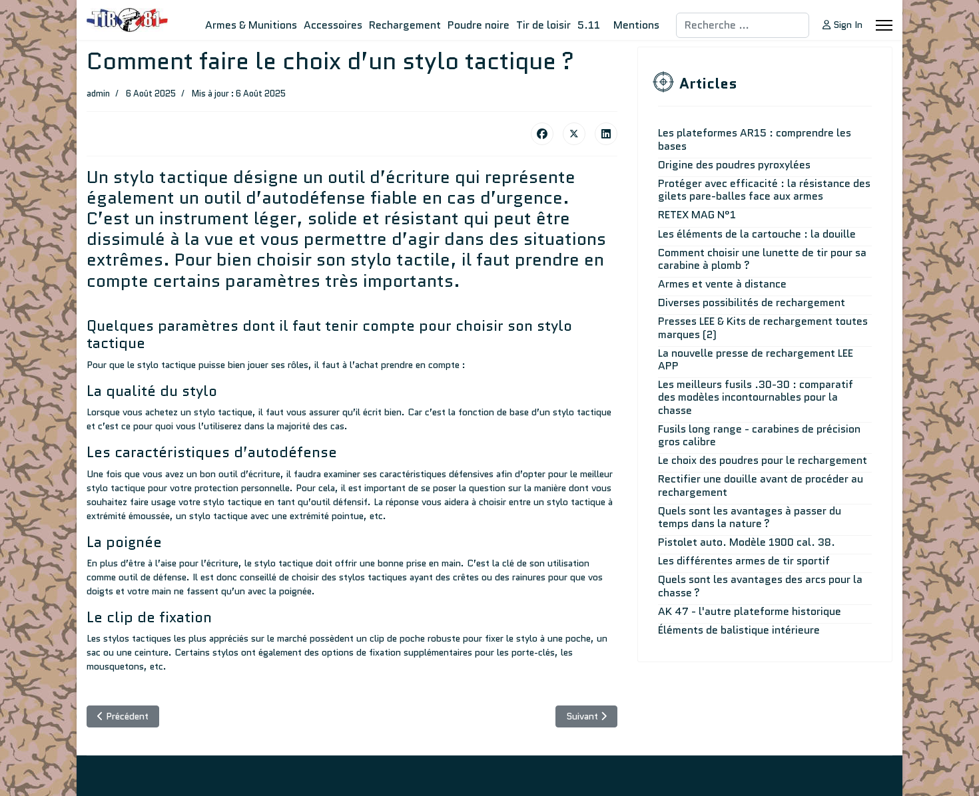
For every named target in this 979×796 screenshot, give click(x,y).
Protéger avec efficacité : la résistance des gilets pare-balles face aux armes (764, 190)
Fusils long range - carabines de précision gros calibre (759, 435)
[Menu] (884, 25)
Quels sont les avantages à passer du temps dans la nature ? (749, 517)
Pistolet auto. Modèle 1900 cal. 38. (746, 542)
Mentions (636, 25)
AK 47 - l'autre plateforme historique (749, 611)
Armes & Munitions (251, 25)
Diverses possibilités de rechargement (751, 302)
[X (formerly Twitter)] (574, 133)
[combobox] (742, 25)
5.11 (588, 25)
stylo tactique (116, 488)
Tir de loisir (543, 25)
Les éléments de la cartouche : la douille (757, 234)
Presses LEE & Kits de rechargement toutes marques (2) (763, 327)
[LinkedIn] (606, 133)
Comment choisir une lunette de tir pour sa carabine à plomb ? (762, 259)
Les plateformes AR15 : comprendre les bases (754, 139)
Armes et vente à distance (722, 284)
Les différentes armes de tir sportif (744, 560)
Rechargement (405, 25)
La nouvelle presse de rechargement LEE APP (755, 359)
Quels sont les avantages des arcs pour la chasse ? (760, 586)
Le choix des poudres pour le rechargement (762, 460)
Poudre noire (478, 25)
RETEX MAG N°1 (697, 214)
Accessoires (333, 25)
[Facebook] (542, 133)
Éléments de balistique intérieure (739, 630)
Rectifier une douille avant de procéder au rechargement (760, 485)
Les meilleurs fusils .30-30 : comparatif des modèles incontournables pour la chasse (755, 397)
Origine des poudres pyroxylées (734, 164)
